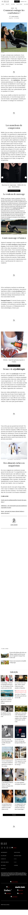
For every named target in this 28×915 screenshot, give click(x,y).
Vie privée (3, 865)
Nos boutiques (17, 855)
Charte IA (3, 868)
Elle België (3, 855)
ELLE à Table (19, 4)
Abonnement (4, 852)
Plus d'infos (12, 875)
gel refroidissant (17, 291)
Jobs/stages (17, 852)
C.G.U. (15, 858)
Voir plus (14, 815)
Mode (3, 4)
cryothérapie (14, 373)
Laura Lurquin (14, 16)
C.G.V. (15, 862)
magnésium (6, 479)
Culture (13, 4)
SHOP (16, 1)
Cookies (16, 865)
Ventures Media (5, 862)
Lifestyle (14, 672)
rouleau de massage (18, 208)
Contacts (3, 858)
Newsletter (23, 1)
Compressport (5, 153)
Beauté (7, 4)
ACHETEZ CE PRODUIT (14, 190)
